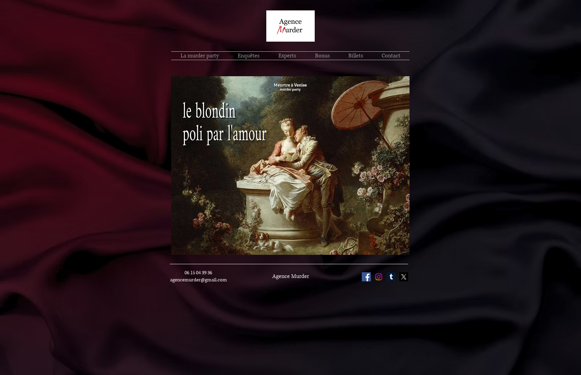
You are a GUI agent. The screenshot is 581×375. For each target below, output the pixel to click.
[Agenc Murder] (366, 276)
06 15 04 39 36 (198, 273)
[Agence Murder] (378, 276)
